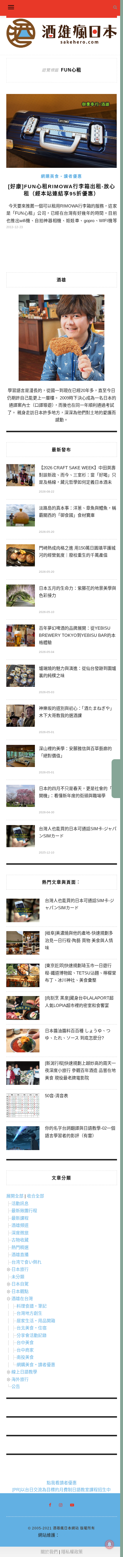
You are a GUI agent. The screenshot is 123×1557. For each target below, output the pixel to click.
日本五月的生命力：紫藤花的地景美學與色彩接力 (77, 592)
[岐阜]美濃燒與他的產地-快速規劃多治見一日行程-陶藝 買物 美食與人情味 (79, 940)
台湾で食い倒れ (26, 1262)
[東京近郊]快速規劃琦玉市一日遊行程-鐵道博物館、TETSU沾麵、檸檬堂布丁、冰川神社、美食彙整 (80, 973)
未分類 (17, 1276)
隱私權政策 (72, 1551)
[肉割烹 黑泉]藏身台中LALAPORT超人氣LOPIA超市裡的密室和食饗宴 (79, 1001)
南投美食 (25, 1357)
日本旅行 (20, 1269)
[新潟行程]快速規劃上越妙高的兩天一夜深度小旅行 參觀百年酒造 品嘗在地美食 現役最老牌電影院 (80, 1070)
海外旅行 (20, 1379)
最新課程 (20, 1218)
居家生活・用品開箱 (36, 1320)
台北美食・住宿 (32, 1327)
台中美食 (25, 1342)
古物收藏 (20, 1239)
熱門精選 (20, 1247)
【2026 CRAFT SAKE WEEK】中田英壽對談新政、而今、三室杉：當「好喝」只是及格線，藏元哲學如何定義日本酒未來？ (77, 475)
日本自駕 (20, 1283)
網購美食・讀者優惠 (61, 176)
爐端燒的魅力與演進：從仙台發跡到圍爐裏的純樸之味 (77, 672)
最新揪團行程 (24, 1210)
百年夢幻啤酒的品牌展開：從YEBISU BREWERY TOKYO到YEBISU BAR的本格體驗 (77, 635)
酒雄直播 (20, 1254)
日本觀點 (20, 1291)
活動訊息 (20, 1203)
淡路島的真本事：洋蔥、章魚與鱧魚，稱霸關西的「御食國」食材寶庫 (77, 511)
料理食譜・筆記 (32, 1306)
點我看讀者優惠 (62, 1482)
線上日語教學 (24, 1371)
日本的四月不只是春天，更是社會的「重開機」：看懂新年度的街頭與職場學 (77, 792)
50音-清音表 (56, 1095)
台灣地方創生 (29, 1313)
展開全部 (14, 1195)
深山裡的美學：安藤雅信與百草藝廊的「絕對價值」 (75, 752)
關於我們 (49, 1551)
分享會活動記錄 (32, 1335)
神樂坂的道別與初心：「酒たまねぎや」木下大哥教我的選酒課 (76, 712)
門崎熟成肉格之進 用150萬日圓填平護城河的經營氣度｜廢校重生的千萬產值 (77, 551)
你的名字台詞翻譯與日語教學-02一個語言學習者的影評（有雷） (80, 1132)
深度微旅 (20, 1232)
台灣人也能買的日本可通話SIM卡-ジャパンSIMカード (77, 832)
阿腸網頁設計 (72, 1535)
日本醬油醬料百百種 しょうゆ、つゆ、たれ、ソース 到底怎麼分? (77, 1034)
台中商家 (25, 1350)
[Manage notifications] (109, 1544)
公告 (15, 1386)
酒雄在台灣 (22, 1298)
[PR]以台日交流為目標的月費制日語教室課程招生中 (61, 1489)
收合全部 (35, 1195)
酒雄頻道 (20, 1225)
